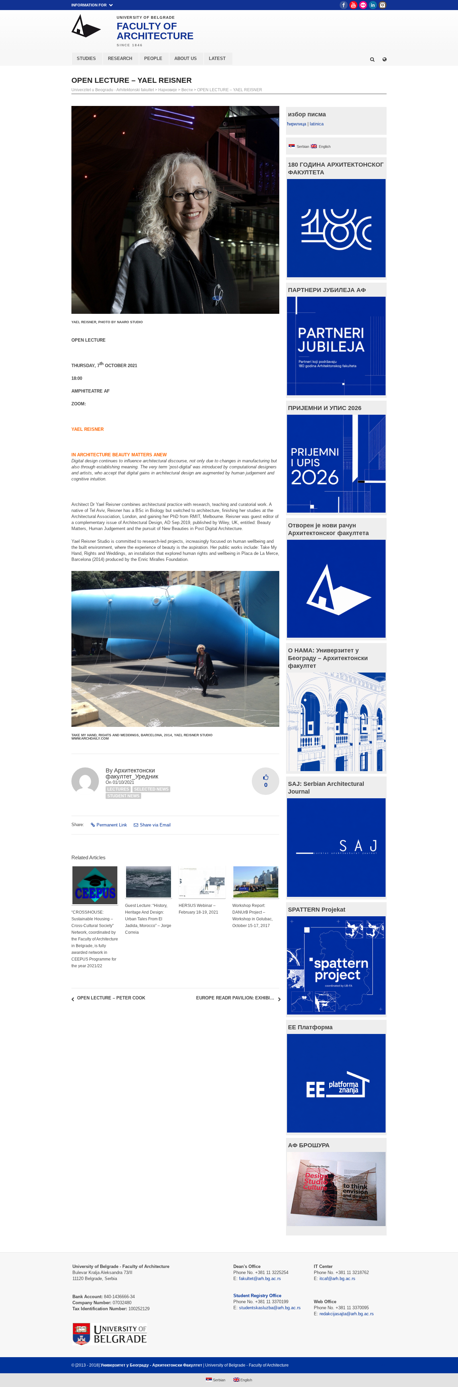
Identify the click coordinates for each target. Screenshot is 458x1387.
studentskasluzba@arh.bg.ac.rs (270, 1307)
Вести (187, 90)
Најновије (167, 90)
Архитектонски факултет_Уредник (132, 773)
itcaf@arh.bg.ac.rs (337, 1278)
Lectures (118, 789)
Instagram (383, 5)
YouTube (353, 5)
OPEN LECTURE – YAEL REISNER (229, 90)
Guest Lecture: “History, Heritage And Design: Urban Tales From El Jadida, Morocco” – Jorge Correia (148, 919)
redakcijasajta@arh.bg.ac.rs (347, 1313)
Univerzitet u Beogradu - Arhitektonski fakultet (112, 90)
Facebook (344, 5)
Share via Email (155, 824)
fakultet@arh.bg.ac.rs (260, 1278)
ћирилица (296, 123)
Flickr (363, 5)
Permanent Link (112, 824)
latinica (317, 123)
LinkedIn (373, 5)
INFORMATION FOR (89, 5)
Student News (123, 796)
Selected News (151, 789)
